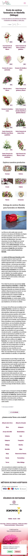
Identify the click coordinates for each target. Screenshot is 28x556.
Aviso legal (2, 523)
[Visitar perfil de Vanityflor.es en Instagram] (14, 502)
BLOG (14, 518)
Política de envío (19, 525)
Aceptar (10, 551)
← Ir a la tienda (14, 412)
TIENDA (10, 518)
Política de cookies (22, 523)
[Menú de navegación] (25, 3)
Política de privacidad (10, 525)
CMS (18, 518)
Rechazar (17, 551)
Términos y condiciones (11, 523)
